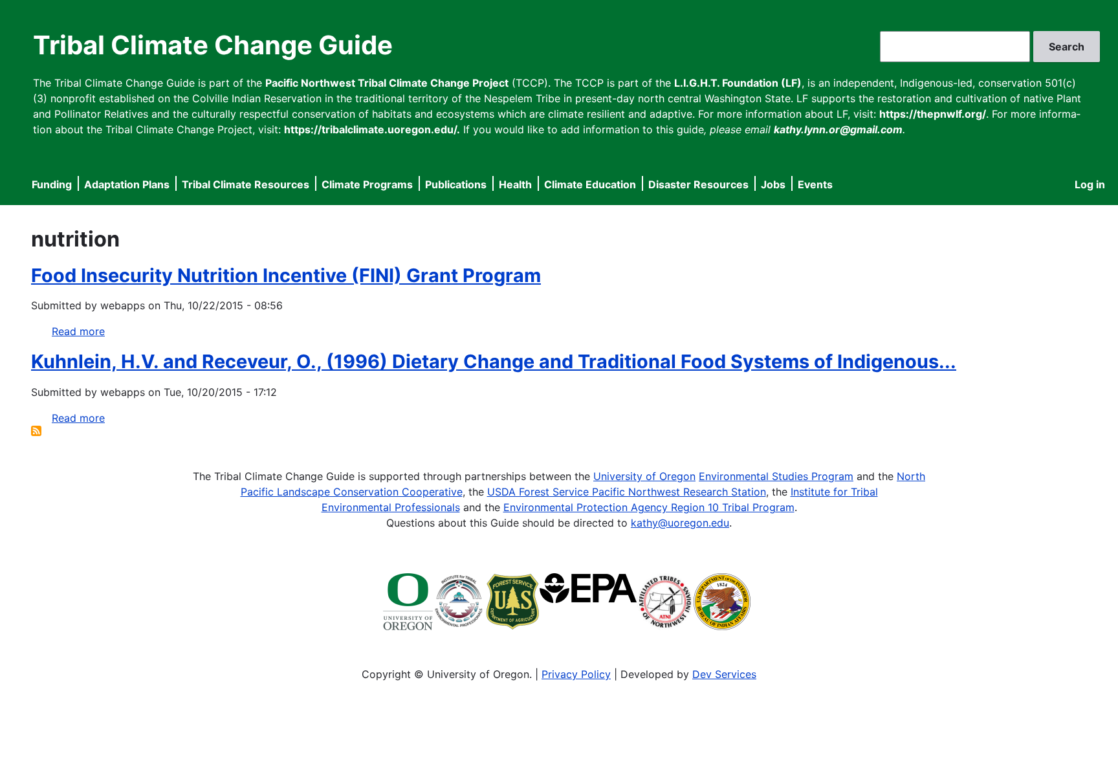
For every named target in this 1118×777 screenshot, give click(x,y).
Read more (78, 331)
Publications (456, 184)
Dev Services (724, 674)
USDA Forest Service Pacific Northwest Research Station (626, 491)
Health (515, 184)
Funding (52, 184)
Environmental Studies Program (776, 476)
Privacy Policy (576, 674)
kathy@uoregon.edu (680, 522)
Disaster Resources (698, 184)
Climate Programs (367, 184)
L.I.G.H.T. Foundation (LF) (738, 82)
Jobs (773, 184)
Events (815, 184)
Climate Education (590, 184)
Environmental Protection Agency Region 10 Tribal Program (649, 507)
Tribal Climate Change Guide (213, 45)
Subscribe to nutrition (36, 431)
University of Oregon (644, 476)
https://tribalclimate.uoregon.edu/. (372, 129)
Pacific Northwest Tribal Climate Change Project (387, 82)
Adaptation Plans (127, 184)
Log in (1090, 184)
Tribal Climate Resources (245, 184)
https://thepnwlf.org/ (932, 113)
